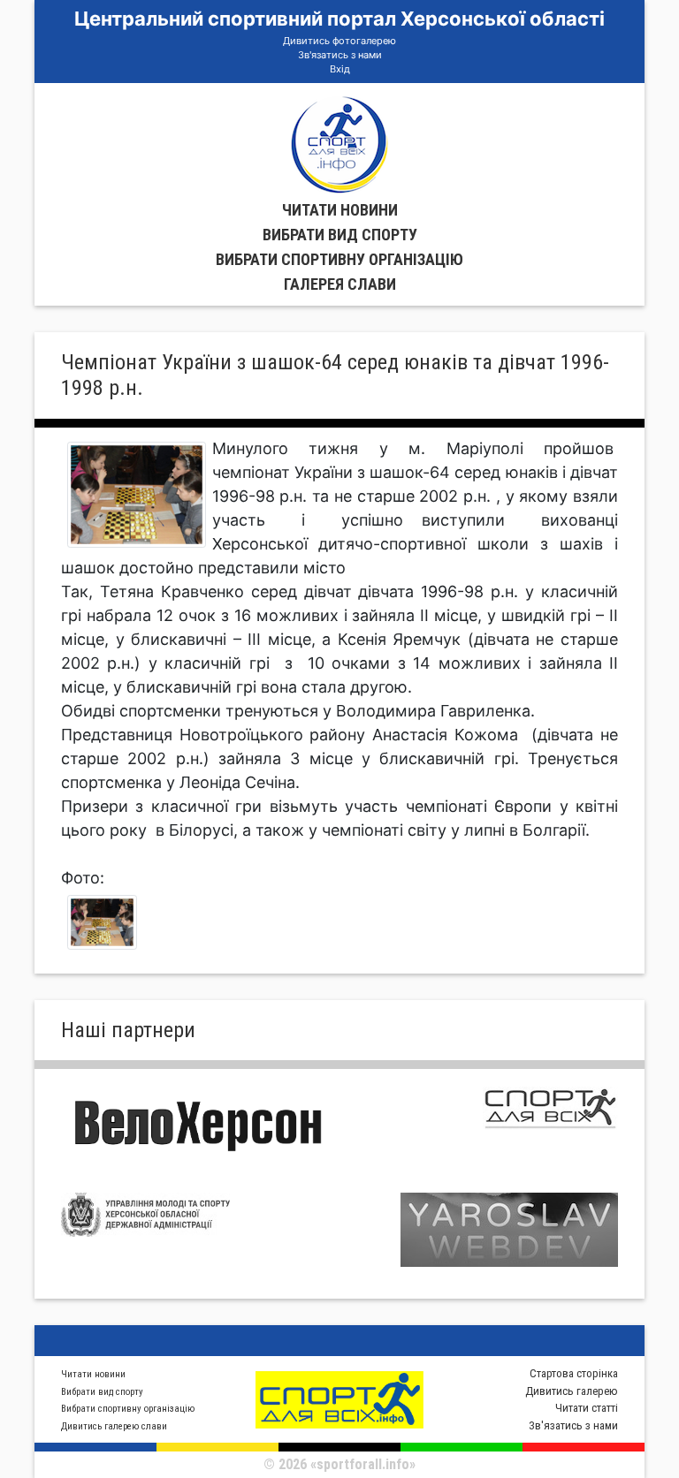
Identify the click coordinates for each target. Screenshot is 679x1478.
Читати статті (586, 1407)
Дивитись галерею (571, 1391)
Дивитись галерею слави (114, 1426)
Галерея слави (340, 284)
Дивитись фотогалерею (339, 40)
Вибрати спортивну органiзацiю (339, 259)
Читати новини (340, 210)
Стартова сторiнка (574, 1373)
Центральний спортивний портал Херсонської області (339, 18)
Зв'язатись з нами (340, 55)
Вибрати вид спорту (340, 234)
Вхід (340, 69)
